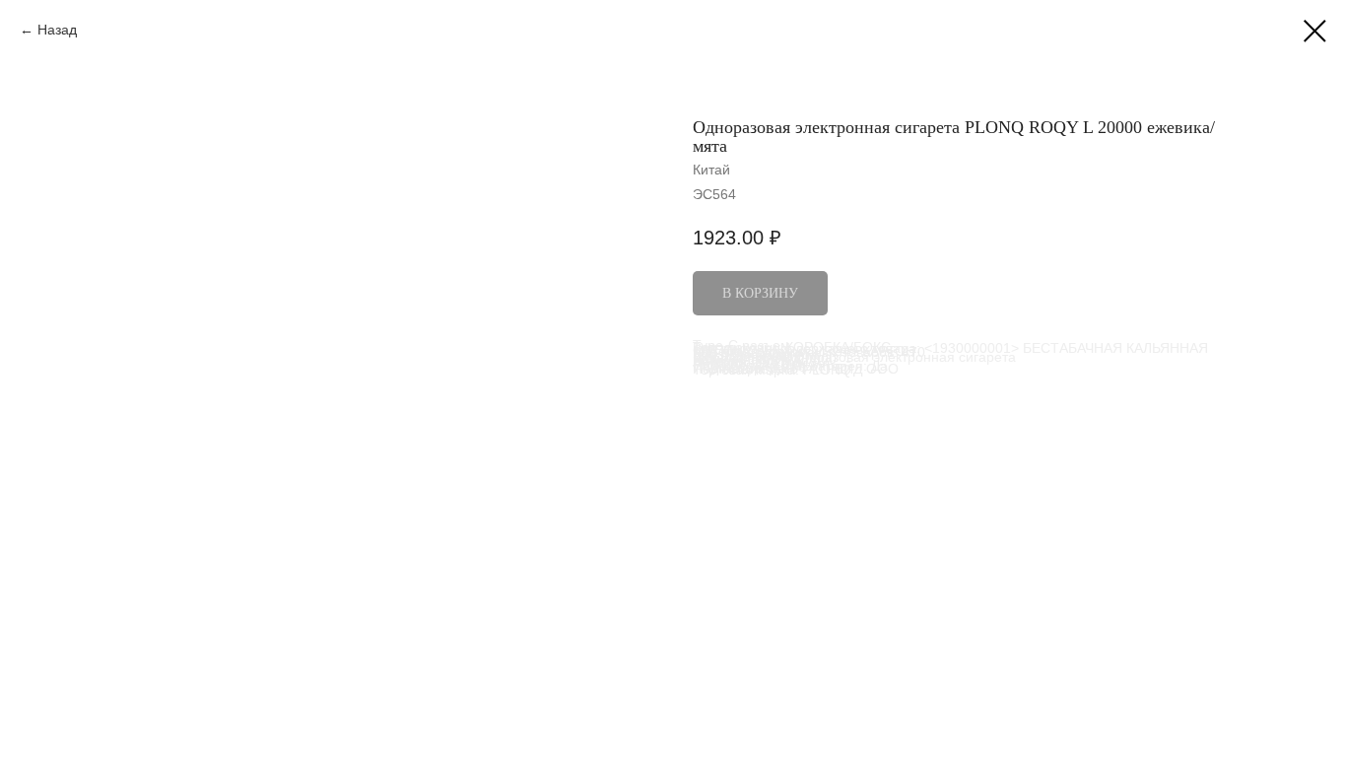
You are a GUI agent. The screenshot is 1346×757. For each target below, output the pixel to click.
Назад (57, 29)
